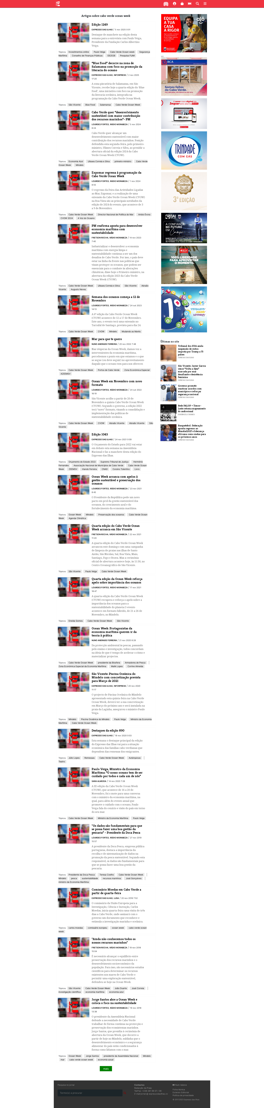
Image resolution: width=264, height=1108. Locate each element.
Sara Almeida (99, 781)
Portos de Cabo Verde (108, 370)
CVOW (100, 331)
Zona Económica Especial (137, 370)
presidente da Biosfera (108, 662)
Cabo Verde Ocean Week (127, 104)
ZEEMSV (72, 469)
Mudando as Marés (131, 331)
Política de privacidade (183, 1095)
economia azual (105, 1059)
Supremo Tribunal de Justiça (114, 462)
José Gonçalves (133, 878)
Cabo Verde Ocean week (122, 52)
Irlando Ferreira (89, 469)
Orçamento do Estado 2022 (82, 462)
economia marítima (94, 992)
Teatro (62, 761)
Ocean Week (75, 514)
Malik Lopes (116, 666)
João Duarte (120, 988)
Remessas (89, 758)
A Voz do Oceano (86, 218)
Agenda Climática (77, 518)
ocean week (117, 928)
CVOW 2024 (67, 218)
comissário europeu (97, 928)
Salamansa (105, 104)
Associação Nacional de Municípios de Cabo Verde (98, 465)
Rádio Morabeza (119, 124)
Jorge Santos (92, 1056)
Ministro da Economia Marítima (112, 818)
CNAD (104, 469)
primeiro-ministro (122, 161)
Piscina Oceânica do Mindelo (95, 719)
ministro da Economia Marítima (74, 882)
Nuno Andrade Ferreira (104, 344)
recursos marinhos (111, 878)
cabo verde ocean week (81, 1059)
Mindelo (79, 165)
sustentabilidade (89, 878)
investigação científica (70, 992)
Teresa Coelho (106, 874)
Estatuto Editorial (181, 1092)
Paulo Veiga (99, 52)
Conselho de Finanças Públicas (87, 55)
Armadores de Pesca (134, 662)
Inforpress (120, 75)
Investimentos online (79, 52)
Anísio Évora (144, 214)
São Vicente (75, 104)
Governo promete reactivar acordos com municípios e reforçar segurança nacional (190, 390)
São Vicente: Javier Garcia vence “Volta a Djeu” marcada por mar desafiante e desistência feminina (192, 371)
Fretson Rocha (100, 238)
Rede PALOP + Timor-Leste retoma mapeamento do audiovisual (192, 408)
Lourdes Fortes (100, 124)
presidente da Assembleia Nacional (120, 1056)
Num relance (181, 1085)
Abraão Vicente (116, 423)
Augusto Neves (78, 289)
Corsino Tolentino (121, 469)
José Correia (137, 988)
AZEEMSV (65, 373)
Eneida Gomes (76, 621)
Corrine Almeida (135, 666)
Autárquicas (134, 758)
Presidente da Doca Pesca (82, 874)
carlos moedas (76, 928)
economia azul (116, 992)
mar (62, 1059)
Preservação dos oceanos (111, 514)
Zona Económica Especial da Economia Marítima (82, 666)
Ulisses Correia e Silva (98, 161)
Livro (136, 469)
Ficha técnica (179, 1089)
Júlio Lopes (74, 758)
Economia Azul (76, 161)
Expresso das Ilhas (102, 29)
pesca (73, 878)
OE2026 (111, 55)
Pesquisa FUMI (127, 55)
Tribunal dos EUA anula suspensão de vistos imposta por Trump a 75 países (190, 350)
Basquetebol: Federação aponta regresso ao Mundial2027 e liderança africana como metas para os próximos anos (192, 431)
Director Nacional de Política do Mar (115, 214)
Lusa (116, 898)
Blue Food (90, 104)
